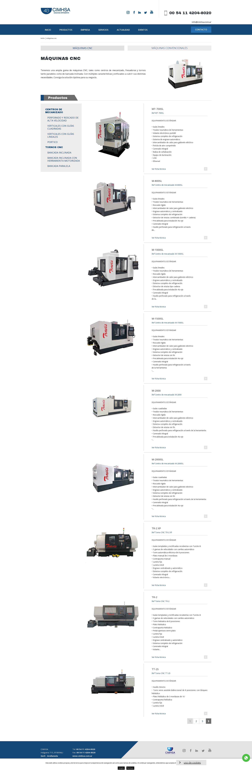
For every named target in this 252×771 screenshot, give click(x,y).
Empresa (85, 29)
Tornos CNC (54, 147)
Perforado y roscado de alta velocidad (62, 119)
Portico (52, 142)
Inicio (48, 29)
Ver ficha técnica (159, 169)
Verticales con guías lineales (60, 135)
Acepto (121, 768)
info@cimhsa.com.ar (201, 22)
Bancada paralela (58, 166)
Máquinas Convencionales (170, 48)
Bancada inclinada (59, 152)
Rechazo (130, 768)
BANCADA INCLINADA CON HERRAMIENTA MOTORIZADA (63, 159)
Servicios (103, 29)
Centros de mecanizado (54, 111)
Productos (65, 29)
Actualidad (123, 29)
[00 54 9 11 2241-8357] (246, 758)
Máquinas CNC (82, 48)
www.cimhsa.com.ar (82, 756)
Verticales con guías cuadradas (60, 127)
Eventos (143, 29)
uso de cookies (192, 762)
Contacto (201, 29)
